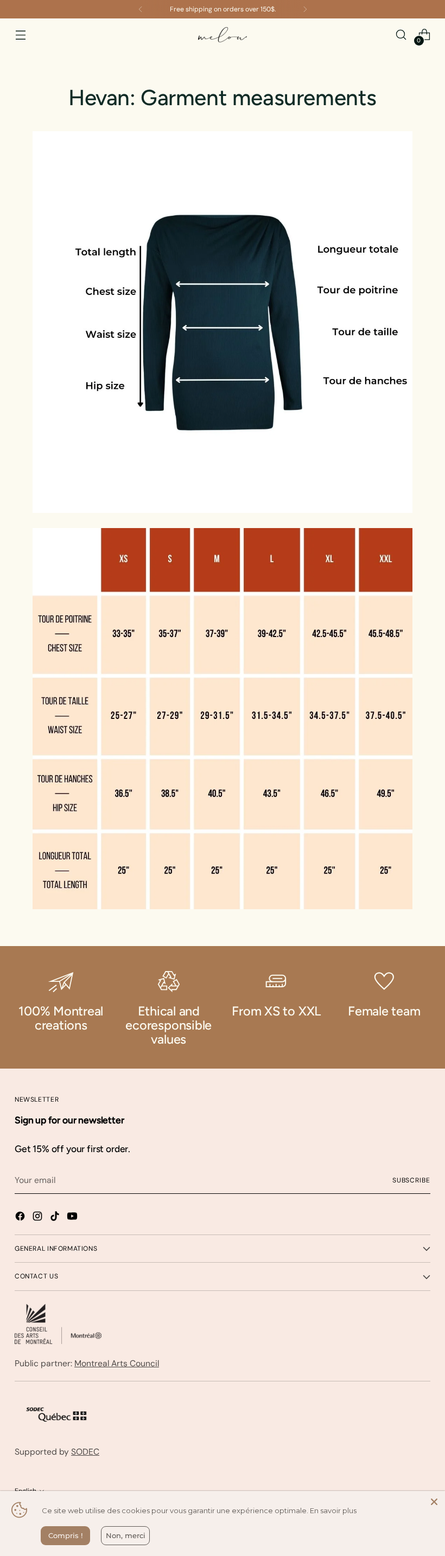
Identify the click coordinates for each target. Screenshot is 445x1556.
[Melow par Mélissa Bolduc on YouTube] (73, 1218)
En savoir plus (333, 1510)
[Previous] (140, 9)
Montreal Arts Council (116, 1363)
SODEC (85, 1451)
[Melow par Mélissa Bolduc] (222, 35)
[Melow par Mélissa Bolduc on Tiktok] (55, 1218)
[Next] (305, 9)
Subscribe (411, 1180)
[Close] (434, 1501)
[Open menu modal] (20, 35)
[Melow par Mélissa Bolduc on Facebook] (21, 1218)
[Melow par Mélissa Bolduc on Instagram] (38, 1218)
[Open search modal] (401, 35)
